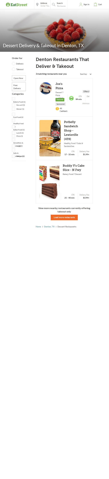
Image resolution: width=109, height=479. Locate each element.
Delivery (19, 63)
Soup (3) (19, 146)
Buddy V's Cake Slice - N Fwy (73, 168)
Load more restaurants (64, 217)
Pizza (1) (19, 136)
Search (60, 3)
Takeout (20, 69)
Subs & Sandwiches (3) (19, 153)
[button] (98, 4)
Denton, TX (49, 226)
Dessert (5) (20, 105)
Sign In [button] (86, 4)
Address (43, 3)
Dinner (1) (20, 109)
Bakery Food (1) (19, 102)
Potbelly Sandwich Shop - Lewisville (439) (71, 130)
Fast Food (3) (18, 117)
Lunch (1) (20, 133)
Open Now (18, 78)
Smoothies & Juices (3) (18, 143)
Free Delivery (17, 86)
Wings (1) (20, 156)
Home (38, 226)
